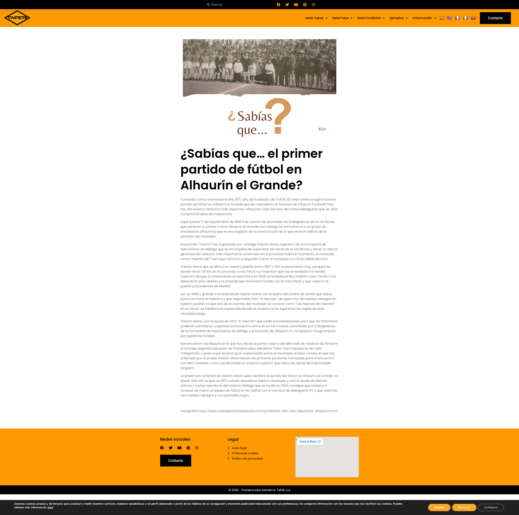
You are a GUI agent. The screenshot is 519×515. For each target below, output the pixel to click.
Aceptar (439, 507)
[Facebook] (278, 4)
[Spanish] (442, 18)
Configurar (491, 507)
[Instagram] (313, 4)
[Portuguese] (474, 18)
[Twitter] (287, 4)
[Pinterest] (305, 4)
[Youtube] (296, 4)
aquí (50, 507)
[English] (450, 18)
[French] (458, 18)
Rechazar (464, 507)
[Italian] (466, 18)
